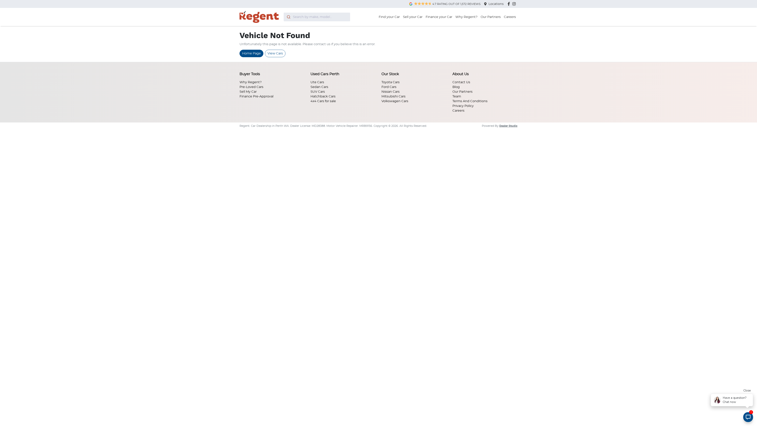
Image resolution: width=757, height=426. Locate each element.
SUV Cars (317, 91)
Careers (510, 17)
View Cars (275, 53)
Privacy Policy (463, 105)
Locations (496, 4)
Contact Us (461, 82)
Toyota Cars (390, 82)
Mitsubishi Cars (393, 96)
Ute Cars (317, 82)
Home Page (251, 53)
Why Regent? (466, 17)
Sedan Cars (319, 87)
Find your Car (389, 17)
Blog (456, 87)
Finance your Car (439, 17)
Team (456, 96)
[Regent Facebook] (509, 4)
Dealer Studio (508, 126)
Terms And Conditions (470, 101)
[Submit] (288, 17)
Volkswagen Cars (394, 101)
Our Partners (491, 17)
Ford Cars (388, 87)
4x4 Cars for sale (323, 101)
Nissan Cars (390, 91)
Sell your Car (412, 17)
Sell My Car (248, 91)
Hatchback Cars (323, 96)
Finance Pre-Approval (256, 96)
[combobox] (317, 17)
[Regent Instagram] (514, 4)
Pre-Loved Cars (251, 87)
